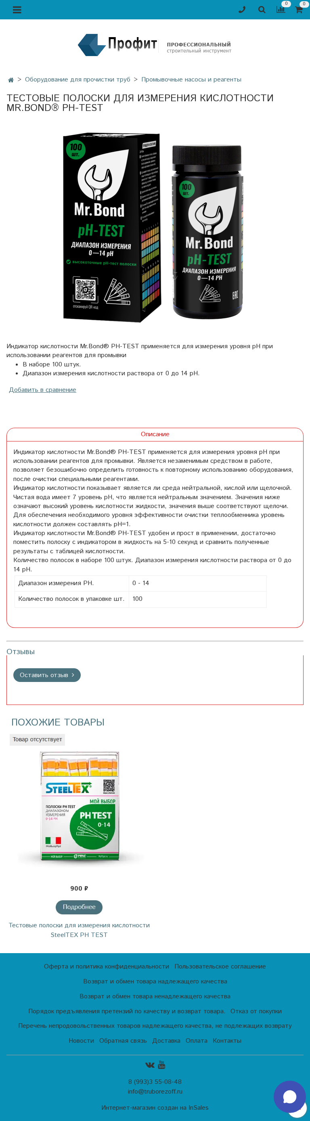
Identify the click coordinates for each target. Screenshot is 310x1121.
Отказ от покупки (256, 1011)
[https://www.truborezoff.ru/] (155, 45)
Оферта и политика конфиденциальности (106, 966)
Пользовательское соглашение (220, 966)
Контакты (227, 1041)
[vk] (150, 1065)
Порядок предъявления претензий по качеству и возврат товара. (127, 1011)
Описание (155, 434)
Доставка (166, 1041)
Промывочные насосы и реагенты (191, 79)
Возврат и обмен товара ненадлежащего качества (155, 996)
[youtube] (161, 1065)
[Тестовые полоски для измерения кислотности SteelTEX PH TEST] (79, 806)
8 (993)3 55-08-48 (155, 1082)
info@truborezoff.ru (155, 1091)
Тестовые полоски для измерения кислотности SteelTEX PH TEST (79, 930)
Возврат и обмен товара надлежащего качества (155, 981)
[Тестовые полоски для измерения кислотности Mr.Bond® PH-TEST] (155, 227)
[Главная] (11, 80)
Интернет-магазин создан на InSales (155, 1108)
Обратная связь (123, 1041)
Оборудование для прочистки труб (77, 79)
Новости (81, 1041)
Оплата (196, 1041)
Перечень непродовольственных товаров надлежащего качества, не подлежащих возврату (155, 1026)
